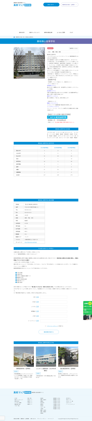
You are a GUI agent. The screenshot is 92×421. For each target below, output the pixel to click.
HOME (16, 398)
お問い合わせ (33, 418)
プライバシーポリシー (52, 326)
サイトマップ (50, 418)
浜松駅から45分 (56, 402)
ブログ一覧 (17, 405)
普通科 (41, 398)
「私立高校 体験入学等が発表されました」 (65, 122)
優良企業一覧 (17, 404)
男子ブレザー (69, 399)
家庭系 (41, 413)
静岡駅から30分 (56, 398)
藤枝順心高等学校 (29, 37)
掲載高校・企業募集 (25, 418)
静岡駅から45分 (56, 399)
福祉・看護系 (43, 411)
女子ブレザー (69, 402)
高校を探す (22, 32)
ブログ (71, 32)
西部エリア (30, 404)
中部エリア (30, 402)
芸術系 (41, 405)
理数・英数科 (43, 399)
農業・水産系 (43, 410)
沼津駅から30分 (56, 404)
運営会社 (16, 418)
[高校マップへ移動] (14, 37)
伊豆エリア (30, 399)
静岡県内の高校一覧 (20, 37)
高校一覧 (29, 398)
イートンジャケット (70, 404)
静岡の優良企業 (48, 32)
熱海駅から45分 (56, 408)
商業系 (41, 401)
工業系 (41, 408)
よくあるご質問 (61, 32)
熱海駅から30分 (56, 407)
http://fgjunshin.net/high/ (31, 242)
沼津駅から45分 (56, 405)
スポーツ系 (42, 407)
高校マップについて (34, 32)
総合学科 (42, 402)
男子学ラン (68, 398)
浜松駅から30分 (56, 401)
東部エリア (30, 401)
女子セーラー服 (69, 401)
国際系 (41, 404)
